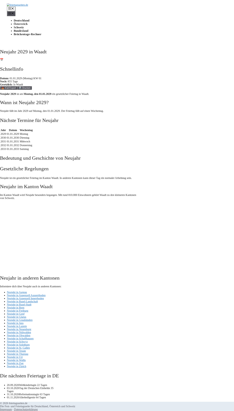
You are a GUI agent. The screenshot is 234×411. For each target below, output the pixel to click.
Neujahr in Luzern (17, 326)
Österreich (20, 24)
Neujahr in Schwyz (17, 341)
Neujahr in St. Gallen (18, 347)
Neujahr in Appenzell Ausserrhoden (26, 295)
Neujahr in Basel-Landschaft (22, 301)
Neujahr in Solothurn (18, 344)
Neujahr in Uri (15, 357)
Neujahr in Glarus (16, 316)
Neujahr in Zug (15, 363)
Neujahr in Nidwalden (19, 332)
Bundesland (21, 30)
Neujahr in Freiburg (17, 310)
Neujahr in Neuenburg (19, 329)
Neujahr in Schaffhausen (20, 338)
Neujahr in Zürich (16, 366)
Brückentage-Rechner (27, 34)
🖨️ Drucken (24, 88)
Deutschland (21, 20)
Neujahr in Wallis (16, 360)
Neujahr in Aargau (17, 292)
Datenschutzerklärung (26, 409)
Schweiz (19, 27)
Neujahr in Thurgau (17, 354)
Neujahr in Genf (15, 313)
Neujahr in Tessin (16, 350)
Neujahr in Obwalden (18, 335)
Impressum (6, 409)
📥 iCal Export (8, 88)
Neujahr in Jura (15, 323)
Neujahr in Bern (15, 307)
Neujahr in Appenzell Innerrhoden (25, 298)
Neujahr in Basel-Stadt (19, 304)
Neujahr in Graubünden (20, 320)
